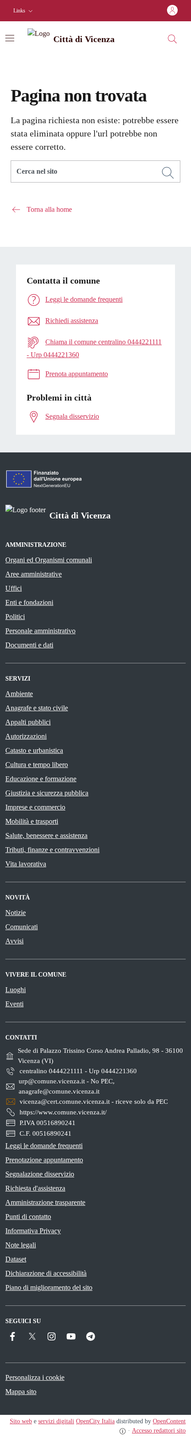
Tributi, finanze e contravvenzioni (52, 849)
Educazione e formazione (40, 779)
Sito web (21, 1421)
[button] (24, 11)
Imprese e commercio (35, 807)
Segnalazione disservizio (39, 1174)
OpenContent (169, 1421)
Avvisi (14, 941)
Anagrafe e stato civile (36, 708)
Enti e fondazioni (29, 602)
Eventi (14, 1004)
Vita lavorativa (25, 864)
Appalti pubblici (28, 722)
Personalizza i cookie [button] (34, 1377)
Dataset (15, 1259)
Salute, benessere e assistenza (46, 835)
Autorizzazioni (26, 736)
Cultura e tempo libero (36, 764)
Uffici (13, 588)
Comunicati (21, 927)
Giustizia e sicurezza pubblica (46, 793)
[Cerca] (168, 173)
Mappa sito (20, 1391)
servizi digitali (56, 1421)
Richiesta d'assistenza (35, 1188)
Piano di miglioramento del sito (48, 1287)
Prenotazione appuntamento (44, 1160)
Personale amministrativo (40, 631)
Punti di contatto (28, 1216)
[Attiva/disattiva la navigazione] (9, 38)
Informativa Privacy (33, 1230)
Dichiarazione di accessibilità (46, 1273)
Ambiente (19, 693)
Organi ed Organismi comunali (48, 560)
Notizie (15, 912)
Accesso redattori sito (159, 1430)
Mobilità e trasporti (31, 821)
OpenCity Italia (95, 1421)
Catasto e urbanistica (34, 750)
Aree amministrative (33, 574)
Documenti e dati (29, 645)
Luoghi (15, 989)
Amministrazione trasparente (45, 1202)
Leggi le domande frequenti (44, 1145)
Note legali (20, 1245)
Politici (15, 616)
